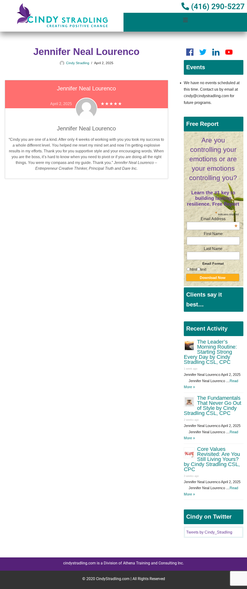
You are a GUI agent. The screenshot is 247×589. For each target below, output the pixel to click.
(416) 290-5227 (217, 6)
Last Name (213, 249)
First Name (213, 234)
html (193, 269)
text (203, 269)
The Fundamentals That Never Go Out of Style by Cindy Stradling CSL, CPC (212, 405)
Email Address (219, 219)
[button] (185, 20)
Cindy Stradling (77, 63)
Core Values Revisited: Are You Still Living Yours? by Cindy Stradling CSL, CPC (212, 459)
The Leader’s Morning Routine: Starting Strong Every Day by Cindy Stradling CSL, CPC (210, 352)
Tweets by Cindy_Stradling (209, 532)
